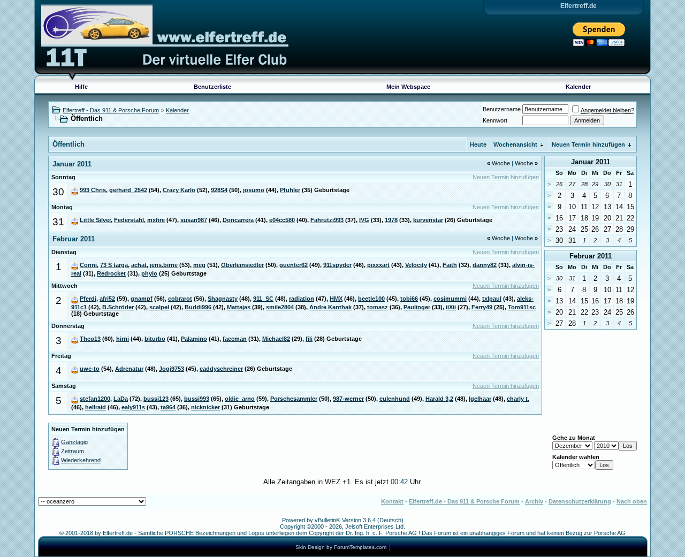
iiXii (451, 307)
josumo (253, 190)
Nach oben (631, 501)
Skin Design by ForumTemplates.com (340, 547)
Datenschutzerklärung (580, 501)
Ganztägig (74, 442)
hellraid (95, 407)
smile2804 (280, 307)
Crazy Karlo (179, 190)
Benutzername (502, 109)
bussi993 (196, 398)
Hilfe (81, 86)
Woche (498, 163)
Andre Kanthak (330, 307)
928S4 (219, 190)
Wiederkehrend (81, 460)
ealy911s (133, 407)
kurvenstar (428, 220)
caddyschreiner (221, 368)
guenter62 (293, 265)
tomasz (377, 307)
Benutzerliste (212, 86)
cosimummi (450, 298)
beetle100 (371, 298)
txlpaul (491, 298)
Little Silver (95, 220)
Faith (450, 265)
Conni (88, 265)
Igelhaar (480, 398)
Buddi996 (198, 307)
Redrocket (111, 273)
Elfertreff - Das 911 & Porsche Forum (111, 110)
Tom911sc (522, 307)
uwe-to (90, 368)
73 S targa (114, 265)
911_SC (263, 298)
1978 (391, 220)
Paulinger (417, 307)
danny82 (485, 265)
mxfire (156, 220)
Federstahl (129, 220)
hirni (122, 338)
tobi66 (409, 298)
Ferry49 (481, 307)
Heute (478, 144)
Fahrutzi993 (327, 220)
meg (199, 265)
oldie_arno (240, 398)
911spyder (337, 265)
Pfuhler (290, 190)
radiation (301, 298)
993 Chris (93, 190)
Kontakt (392, 501)
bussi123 (156, 398)
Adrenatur (129, 368)
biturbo (154, 338)
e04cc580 (282, 220)
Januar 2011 (590, 162)
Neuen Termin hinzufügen (588, 144)
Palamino (194, 338)
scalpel (159, 307)
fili (309, 338)
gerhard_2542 (128, 190)
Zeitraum (72, 451)
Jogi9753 (171, 368)
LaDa (120, 398)
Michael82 (276, 338)
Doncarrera (238, 220)
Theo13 (90, 338)
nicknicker (205, 407)
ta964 (168, 407)
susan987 (193, 220)
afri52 (107, 298)
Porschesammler (293, 398)
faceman (235, 338)
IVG (364, 220)
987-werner (348, 398)
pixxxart (378, 265)
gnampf (142, 298)
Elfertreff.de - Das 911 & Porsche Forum (464, 501)
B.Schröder (118, 307)
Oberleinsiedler (242, 265)
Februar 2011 (590, 256)
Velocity (416, 265)
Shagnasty (223, 298)
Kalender (578, 86)
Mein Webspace (408, 86)
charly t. (518, 398)
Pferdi (88, 298)
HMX (336, 298)
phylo (149, 273)
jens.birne (164, 265)
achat (139, 265)
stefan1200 (95, 398)
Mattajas (238, 307)
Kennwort (495, 120)
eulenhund (394, 398)
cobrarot (180, 298)
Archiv (534, 501)
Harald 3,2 (439, 398)
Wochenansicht (515, 144)
